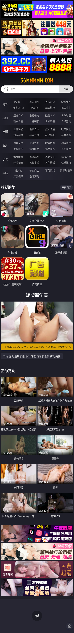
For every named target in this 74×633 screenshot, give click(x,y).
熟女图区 (50, 148)
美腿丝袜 (18, 148)
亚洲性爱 (18, 129)
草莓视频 (50, 170)
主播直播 (50, 121)
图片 (5, 145)
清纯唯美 (34, 148)
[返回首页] (69, 626)
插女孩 (18, 170)
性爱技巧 (66, 162)
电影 (5, 132)
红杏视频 (18, 176)
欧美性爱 (66, 129)
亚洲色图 (34, 143)
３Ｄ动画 (66, 115)
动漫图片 (66, 143)
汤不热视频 (66, 170)
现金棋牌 (50, 107)
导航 (5, 173)
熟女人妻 (18, 121)
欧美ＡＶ (50, 115)
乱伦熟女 (50, 135)
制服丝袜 (18, 135)
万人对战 (50, 101)
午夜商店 (34, 170)
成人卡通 (50, 129)
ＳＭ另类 (66, 121)
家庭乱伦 (34, 156)
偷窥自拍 (18, 143)
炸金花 (34, 107)
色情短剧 (34, 176)
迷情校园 (18, 162)
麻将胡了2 (18, 107)
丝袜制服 (34, 121)
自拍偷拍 (34, 115)
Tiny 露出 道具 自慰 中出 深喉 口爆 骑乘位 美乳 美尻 (31, 356)
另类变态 (66, 135)
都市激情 (18, 156)
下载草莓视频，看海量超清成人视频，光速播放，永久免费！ (37, 346)
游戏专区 (66, 101)
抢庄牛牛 (66, 107)
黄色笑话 (50, 162)
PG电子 (18, 101)
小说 (5, 159)
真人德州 (34, 101)
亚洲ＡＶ (18, 115)
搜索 (66, 89)
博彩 (5, 104)
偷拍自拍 (34, 129)
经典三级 (34, 135)
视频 (5, 118)
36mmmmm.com (37, 80)
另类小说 (34, 162)
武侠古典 (66, 156)
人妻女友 (50, 156)
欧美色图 (50, 143)
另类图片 (66, 148)
